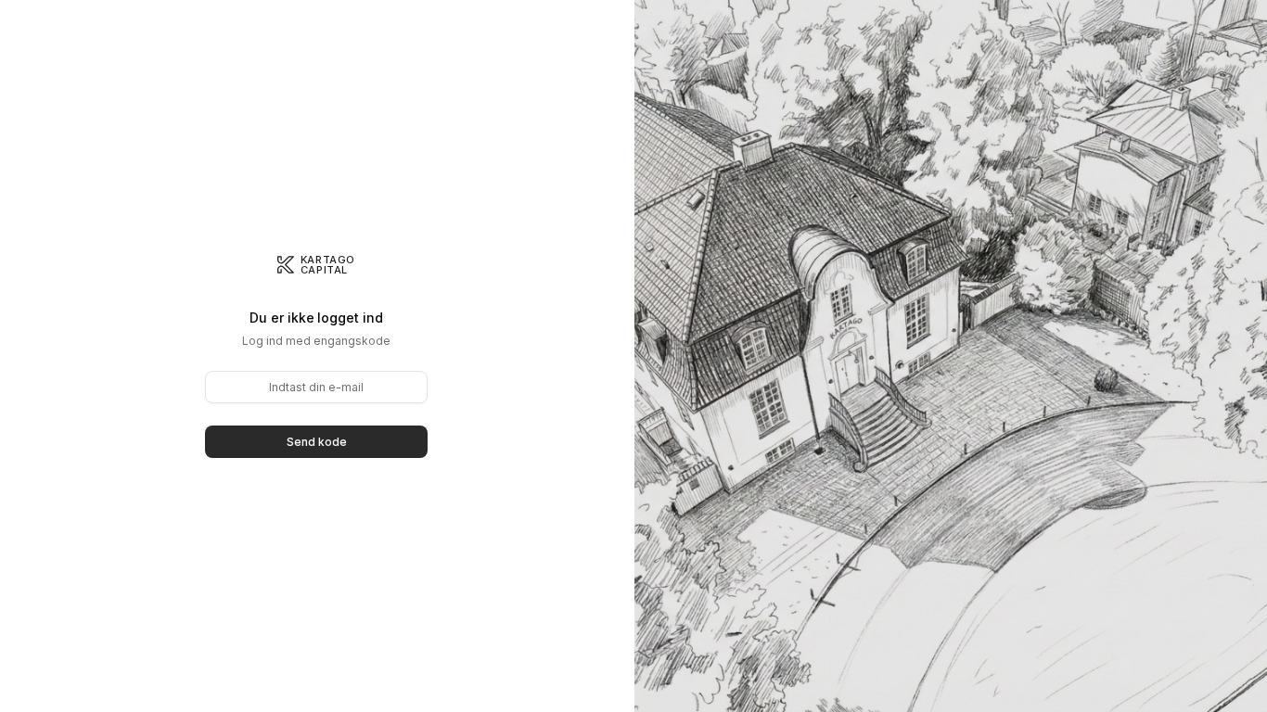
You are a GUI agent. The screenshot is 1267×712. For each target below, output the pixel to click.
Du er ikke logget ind (316, 317)
